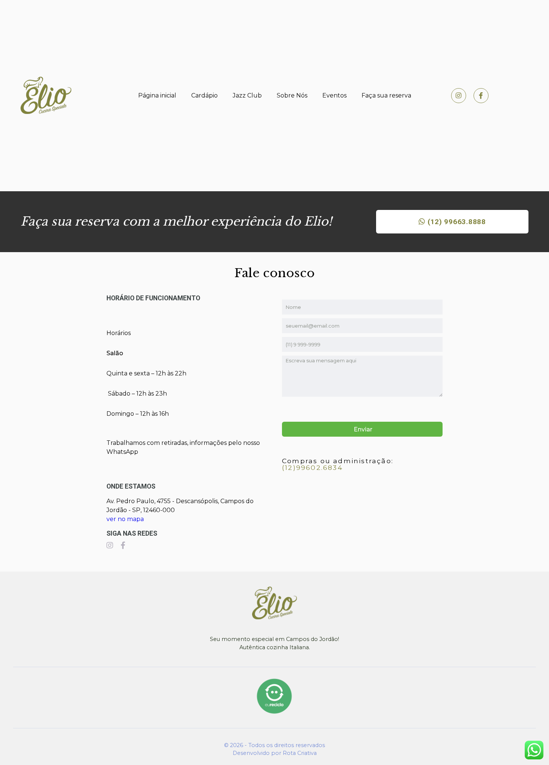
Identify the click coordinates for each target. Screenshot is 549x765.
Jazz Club (247, 95)
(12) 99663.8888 (455, 221)
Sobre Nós (292, 95)
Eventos (334, 95)
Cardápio (204, 95)
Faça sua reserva (386, 95)
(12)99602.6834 (312, 467)
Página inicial (157, 95)
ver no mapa (125, 519)
